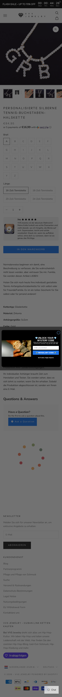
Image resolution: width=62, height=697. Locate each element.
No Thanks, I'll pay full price (46, 357)
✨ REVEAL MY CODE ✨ (45, 352)
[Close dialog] (58, 332)
